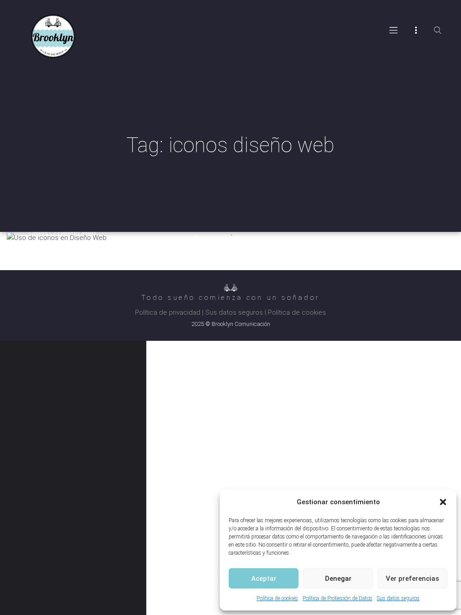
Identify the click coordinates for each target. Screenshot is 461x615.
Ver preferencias (412, 578)
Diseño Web (77, 233)
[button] (442, 501)
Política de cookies (277, 598)
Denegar (338, 578)
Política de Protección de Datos (337, 598)
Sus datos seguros (398, 598)
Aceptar (263, 578)
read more (197, 238)
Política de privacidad (167, 312)
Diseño (40, 233)
